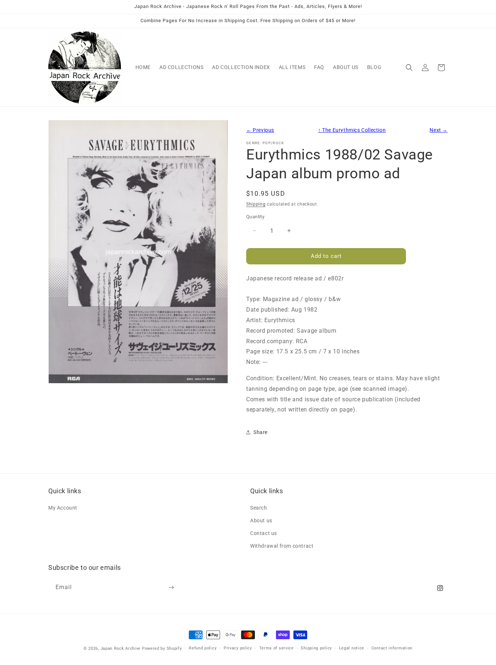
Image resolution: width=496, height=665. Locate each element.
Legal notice (351, 648)
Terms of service (276, 648)
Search (258, 508)
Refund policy (202, 648)
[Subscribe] (171, 587)
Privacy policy (238, 648)
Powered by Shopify (162, 648)
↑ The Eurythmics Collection (352, 130)
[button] (409, 68)
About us (261, 520)
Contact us (263, 533)
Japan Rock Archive (121, 648)
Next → (439, 130)
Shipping (256, 204)
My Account (62, 508)
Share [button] (260, 432)
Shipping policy (316, 648)
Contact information (391, 648)
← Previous (260, 130)
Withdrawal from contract (281, 546)
